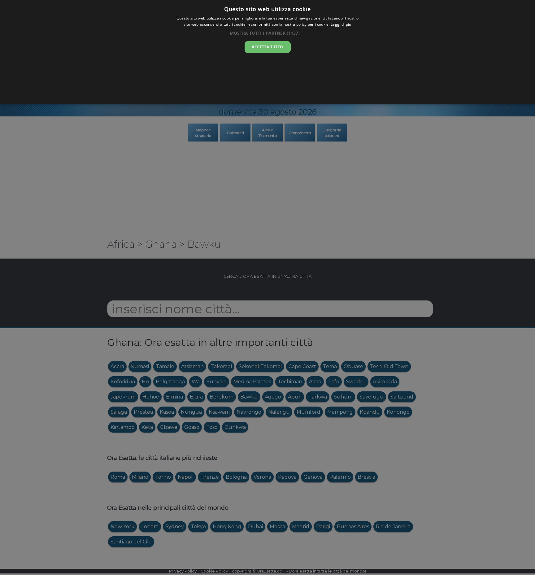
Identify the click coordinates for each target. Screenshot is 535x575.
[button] (267, 33)
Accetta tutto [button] (267, 47)
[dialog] (267, 52)
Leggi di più (341, 24)
